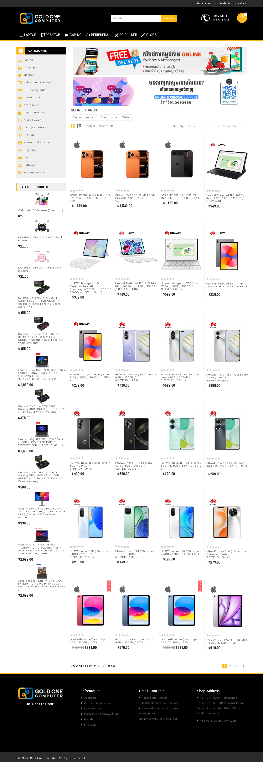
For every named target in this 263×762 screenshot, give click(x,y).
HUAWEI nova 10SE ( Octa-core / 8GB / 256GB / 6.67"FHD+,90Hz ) (227, 378)
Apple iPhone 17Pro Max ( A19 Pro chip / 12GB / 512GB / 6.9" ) (135, 198)
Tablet (126, 117)
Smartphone (109, 117)
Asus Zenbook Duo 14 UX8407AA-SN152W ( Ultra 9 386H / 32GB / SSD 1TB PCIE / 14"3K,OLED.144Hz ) (41, 585)
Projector (30, 150)
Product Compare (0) (99, 126)
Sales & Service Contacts (219, 721)
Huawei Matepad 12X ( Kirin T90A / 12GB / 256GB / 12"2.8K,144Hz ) (179, 286)
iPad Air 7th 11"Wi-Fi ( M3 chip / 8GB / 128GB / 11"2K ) (226, 641)
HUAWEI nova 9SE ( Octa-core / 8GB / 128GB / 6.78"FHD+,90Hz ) (90, 554)
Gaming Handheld (84, 117)
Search (169, 18)
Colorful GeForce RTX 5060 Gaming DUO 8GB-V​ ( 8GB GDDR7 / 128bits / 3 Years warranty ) (41, 409)
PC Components (35, 90)
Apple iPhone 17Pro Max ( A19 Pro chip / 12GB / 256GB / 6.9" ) (90, 198)
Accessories (32, 105)
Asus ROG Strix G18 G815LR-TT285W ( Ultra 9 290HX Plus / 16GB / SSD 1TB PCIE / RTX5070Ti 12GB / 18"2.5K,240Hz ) (41, 549)
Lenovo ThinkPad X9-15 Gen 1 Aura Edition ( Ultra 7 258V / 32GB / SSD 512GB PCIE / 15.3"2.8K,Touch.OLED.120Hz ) (42, 374)
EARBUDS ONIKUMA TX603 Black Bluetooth (40, 239)
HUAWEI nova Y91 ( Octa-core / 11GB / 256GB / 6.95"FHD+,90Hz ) (226, 554)
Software (30, 165)
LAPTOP (30, 34)
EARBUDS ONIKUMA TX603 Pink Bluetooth (39, 269)
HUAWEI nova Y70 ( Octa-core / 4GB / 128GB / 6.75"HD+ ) (181, 552)
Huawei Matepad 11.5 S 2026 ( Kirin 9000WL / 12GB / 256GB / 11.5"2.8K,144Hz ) (135, 286)
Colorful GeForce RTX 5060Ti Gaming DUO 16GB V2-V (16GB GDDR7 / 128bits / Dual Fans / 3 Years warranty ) (40, 477)
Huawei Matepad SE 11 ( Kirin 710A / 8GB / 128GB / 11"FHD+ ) (90, 377)
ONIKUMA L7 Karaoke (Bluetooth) (40, 210)
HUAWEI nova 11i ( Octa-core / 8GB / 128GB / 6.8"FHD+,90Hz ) (181, 466)
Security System (34, 173)
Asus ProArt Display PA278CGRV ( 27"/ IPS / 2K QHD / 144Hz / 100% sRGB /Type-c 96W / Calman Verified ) (41, 513)
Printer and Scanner (37, 143)
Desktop (29, 67)
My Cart (240, 3)
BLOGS (151, 34)
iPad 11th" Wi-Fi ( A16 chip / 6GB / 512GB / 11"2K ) (179, 641)
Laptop (28, 60)
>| (242, 666)
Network (29, 135)
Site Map (90, 725)
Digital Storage (34, 113)
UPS (26, 158)
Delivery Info (92, 709)
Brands (88, 719)
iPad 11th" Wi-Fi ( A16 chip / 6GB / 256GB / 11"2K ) (134, 641)
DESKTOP (53, 34)
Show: (224, 126)
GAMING (76, 34)
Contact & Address (97, 703)
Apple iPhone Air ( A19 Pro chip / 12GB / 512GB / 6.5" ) (180, 196)
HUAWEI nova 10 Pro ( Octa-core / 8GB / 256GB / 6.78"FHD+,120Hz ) (180, 377)
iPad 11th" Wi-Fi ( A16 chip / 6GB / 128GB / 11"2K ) (88, 641)
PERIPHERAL (100, 34)
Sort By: (178, 126)
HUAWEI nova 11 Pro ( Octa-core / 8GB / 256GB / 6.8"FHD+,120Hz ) (134, 466)
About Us (90, 698)
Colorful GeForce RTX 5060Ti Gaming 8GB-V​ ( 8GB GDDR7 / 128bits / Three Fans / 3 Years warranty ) (39, 302)
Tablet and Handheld (38, 82)
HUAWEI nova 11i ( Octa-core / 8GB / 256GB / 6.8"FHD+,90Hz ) (227, 466)
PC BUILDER (128, 34)
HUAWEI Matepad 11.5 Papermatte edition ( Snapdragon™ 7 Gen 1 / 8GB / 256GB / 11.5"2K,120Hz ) (90, 287)
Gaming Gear (32, 98)
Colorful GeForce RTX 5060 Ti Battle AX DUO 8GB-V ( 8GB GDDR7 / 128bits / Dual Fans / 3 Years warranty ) (40, 338)
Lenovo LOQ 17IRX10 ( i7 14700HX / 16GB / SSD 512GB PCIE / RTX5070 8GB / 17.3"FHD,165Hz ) (41, 442)
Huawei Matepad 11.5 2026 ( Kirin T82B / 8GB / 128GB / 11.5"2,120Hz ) (225, 198)
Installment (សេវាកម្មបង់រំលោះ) (102, 714)
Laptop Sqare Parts (37, 128)
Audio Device (32, 120)
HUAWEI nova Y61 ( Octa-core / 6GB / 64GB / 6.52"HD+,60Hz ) (135, 554)
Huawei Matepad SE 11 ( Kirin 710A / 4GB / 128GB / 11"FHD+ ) (227, 287)
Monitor (29, 75)
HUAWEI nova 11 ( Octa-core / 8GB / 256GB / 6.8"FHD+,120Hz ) (90, 466)
